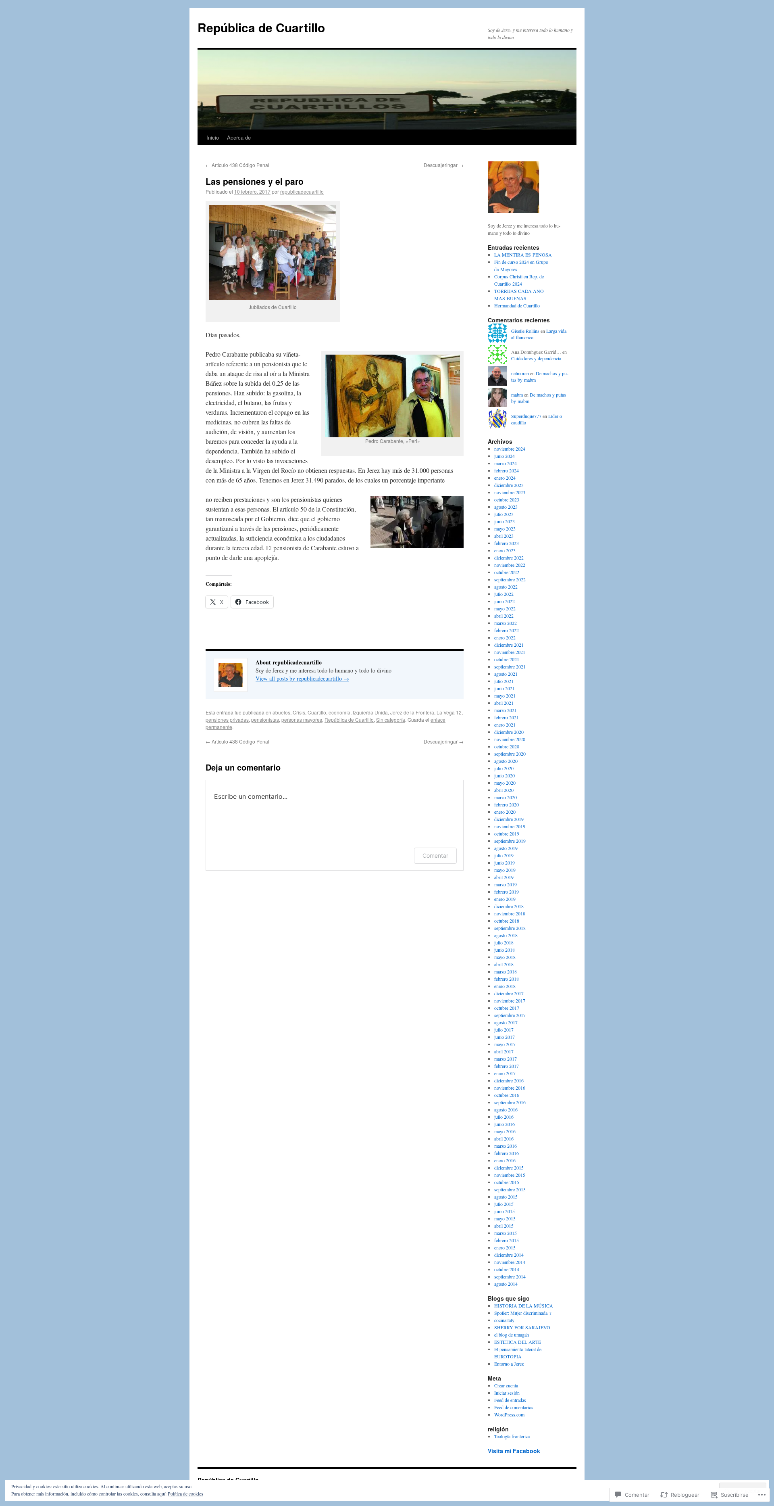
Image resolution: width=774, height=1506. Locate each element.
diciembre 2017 (509, 993)
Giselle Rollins (525, 331)
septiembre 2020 (510, 753)
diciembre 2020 (509, 732)
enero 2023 (505, 550)
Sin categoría (390, 719)
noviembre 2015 (509, 1175)
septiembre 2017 (510, 1015)
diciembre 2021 (509, 644)
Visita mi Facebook (514, 1451)
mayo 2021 (505, 695)
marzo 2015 (505, 1233)
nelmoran (520, 373)
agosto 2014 (506, 1283)
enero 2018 (505, 986)
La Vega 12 (449, 712)
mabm (517, 394)
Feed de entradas (510, 1400)
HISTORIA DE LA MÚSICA (523, 1305)
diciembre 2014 (509, 1254)
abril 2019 (504, 877)
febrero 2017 (506, 1066)
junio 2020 (504, 775)
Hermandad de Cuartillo (517, 305)
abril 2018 (504, 964)
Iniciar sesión (507, 1392)
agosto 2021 (506, 673)
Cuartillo (317, 712)
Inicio (212, 137)
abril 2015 (504, 1225)
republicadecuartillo (302, 191)
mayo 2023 (505, 528)
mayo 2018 (505, 957)
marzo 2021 (505, 710)
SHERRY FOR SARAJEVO (522, 1327)
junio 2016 (504, 1124)
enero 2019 (505, 899)
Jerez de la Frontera (412, 712)
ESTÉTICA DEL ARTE (517, 1342)
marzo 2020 (505, 797)
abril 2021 (504, 703)
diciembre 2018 (509, 906)
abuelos (281, 712)
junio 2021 (504, 688)
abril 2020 (504, 790)
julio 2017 (504, 1029)
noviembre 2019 (509, 826)
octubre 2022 (506, 572)
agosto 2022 (506, 586)
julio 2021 (504, 681)
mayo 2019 (505, 870)
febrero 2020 (506, 804)
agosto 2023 (506, 506)
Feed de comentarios (513, 1407)
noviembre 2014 (509, 1262)
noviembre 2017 (509, 1000)
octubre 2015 (506, 1182)
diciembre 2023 (509, 485)
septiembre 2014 (510, 1276)
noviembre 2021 (509, 652)
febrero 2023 (506, 543)
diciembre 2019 (509, 819)
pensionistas (265, 719)
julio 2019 (504, 855)
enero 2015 (505, 1247)
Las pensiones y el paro (255, 181)
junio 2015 (504, 1211)
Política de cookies (185, 1493)
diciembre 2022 (509, 557)
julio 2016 (504, 1116)
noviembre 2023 (509, 492)
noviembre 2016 (509, 1087)
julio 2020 (504, 768)
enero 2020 (505, 811)
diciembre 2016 (509, 1080)
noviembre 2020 (509, 739)
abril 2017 (504, 1051)
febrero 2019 (506, 891)
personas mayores (301, 719)
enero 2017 (505, 1073)
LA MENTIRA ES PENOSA (523, 254)
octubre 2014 (506, 1269)
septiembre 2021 (510, 666)
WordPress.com (509, 1414)
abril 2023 (504, 536)
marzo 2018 (505, 971)
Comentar (435, 855)
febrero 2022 (506, 630)
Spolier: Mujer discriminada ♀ (523, 1313)
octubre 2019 (506, 833)
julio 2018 (504, 942)
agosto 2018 (506, 935)
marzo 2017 (505, 1058)
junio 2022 (504, 601)
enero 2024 (505, 477)
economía (339, 712)
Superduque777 (526, 416)
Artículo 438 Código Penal (237, 164)
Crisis (299, 712)
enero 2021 (505, 724)
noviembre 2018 (509, 913)
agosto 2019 (506, 848)
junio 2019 (504, 862)
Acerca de (239, 137)
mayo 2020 (505, 782)
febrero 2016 (506, 1153)
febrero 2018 (506, 978)
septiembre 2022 (510, 579)
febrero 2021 (506, 717)
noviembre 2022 (509, 565)
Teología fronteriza (512, 1436)
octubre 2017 (506, 1008)
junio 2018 (504, 949)
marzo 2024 (505, 463)
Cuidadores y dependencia (536, 358)
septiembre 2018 (510, 928)
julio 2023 (504, 514)
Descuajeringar (444, 164)
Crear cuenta (506, 1385)
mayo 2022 (505, 608)
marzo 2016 (505, 1146)
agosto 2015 (506, 1196)
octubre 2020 (506, 746)
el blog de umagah (511, 1334)
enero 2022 (505, 637)
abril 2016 (504, 1138)
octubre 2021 (506, 659)
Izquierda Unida (370, 712)
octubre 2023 (506, 499)
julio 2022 (504, 594)
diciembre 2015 (509, 1167)
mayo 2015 (505, 1218)
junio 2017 (504, 1037)
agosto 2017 (506, 1022)
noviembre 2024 (509, 448)
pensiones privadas (227, 719)
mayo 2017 (505, 1044)
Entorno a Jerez (509, 1363)
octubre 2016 (506, 1095)
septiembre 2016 (510, 1102)
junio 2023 (504, 521)
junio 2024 (504, 456)
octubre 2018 (506, 920)
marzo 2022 (505, 623)
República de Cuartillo (261, 27)
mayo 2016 (505, 1131)
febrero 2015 (506, 1240)
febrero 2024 (506, 470)
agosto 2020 (506, 761)
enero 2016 (505, 1160)
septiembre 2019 (510, 841)
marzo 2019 (505, 884)
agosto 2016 (506, 1109)
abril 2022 (504, 615)
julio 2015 (504, 1204)
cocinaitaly (504, 1320)
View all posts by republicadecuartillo (302, 678)
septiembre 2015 (510, 1189)
